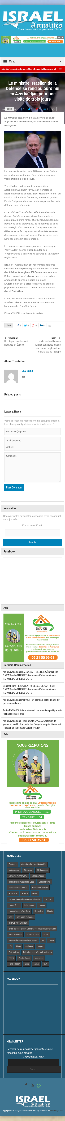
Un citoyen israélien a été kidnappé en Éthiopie (16, 341)
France (25, 893)
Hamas (42, 905)
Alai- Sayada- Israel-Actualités (33, 864)
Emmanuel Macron (40, 887)
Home (4, 109)
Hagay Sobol (14, 905)
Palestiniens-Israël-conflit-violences (37, 952)
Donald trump (44, 881)
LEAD (51, 940)
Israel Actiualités (15, 934)
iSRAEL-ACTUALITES (18, 923)
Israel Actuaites (33, 934)
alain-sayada (14, 870)
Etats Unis (13, 893)
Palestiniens (14, 952)
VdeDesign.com (56, 1110)
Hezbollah (38, 911)
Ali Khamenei (42, 870)
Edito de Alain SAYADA (18, 887)
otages (40, 946)
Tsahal (36, 964)
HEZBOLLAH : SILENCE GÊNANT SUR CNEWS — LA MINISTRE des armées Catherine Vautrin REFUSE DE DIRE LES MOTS (31, 675)
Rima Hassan (14, 964)
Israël (46, 934)
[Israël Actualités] (32, 20)
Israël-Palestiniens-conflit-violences (23, 940)
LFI (10, 946)
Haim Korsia (29, 905)
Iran (10, 917)
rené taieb (39, 958)
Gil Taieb (48, 899)
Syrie (27, 964)
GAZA (34, 893)
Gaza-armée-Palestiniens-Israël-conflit (24, 899)
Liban (18, 946)
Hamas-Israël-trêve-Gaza (19, 911)
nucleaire (29, 946)
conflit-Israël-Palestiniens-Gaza (21, 881)
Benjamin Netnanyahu (18, 876)
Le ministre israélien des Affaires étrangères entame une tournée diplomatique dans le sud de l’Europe (48, 344)
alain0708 (27, 371)
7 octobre (13, 864)
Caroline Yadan (38, 876)
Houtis (50, 911)
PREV (11, 958)
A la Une (12, 109)
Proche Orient (24, 958)
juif (43, 940)
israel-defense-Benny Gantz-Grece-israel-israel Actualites (32, 928)
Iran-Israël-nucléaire (25, 917)
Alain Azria (28, 870)
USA (45, 964)
